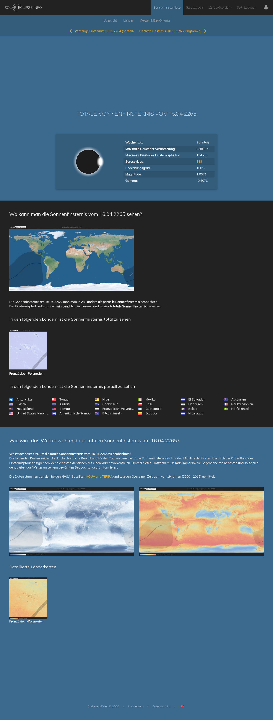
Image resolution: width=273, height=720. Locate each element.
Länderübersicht (219, 7)
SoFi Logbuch (246, 7)
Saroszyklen (194, 7)
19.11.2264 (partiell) (104, 31)
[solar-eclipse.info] (23, 7)
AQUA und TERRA (99, 476)
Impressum (136, 706)
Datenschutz (161, 706)
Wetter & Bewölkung (155, 20)
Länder (128, 20)
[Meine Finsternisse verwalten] (266, 7)
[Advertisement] (136, 68)
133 (199, 161)
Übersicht (110, 20)
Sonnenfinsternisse (167, 7)
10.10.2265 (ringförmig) (171, 31)
